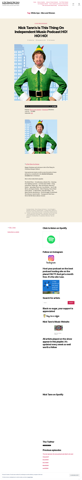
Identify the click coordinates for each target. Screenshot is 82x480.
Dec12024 (45, 462)
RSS (32, 113)
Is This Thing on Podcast (41, 23)
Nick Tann (32, 40)
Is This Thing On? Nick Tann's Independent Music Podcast (11, 3)
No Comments (52, 40)
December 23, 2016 (41, 40)
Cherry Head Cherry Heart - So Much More (40, 211)
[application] (41, 106)
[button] (41, 137)
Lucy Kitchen (33, 213)
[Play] (26, 106)
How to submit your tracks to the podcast (58, 3)
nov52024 (45, 468)
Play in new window (35, 109)
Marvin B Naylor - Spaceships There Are (44, 213)
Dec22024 (46, 459)
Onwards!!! (46, 457)
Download (45, 109)
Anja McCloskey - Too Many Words (44, 210)
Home (34, 2)
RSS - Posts (12, 227)
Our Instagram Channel (43, 3)
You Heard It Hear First (63, 5)
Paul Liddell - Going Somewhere (42, 214)
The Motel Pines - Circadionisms (38, 215)
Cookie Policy (30, 477)
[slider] (55, 106)
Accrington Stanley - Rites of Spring (33, 209)
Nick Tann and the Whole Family (49, 5)
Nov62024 (46, 465)
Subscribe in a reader (13, 232)
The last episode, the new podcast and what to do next (58, 454)
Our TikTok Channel (63, 2)
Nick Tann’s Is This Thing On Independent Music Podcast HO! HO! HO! (41, 32)
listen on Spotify (41, 2)
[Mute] (52, 106)
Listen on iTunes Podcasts (52, 2)
